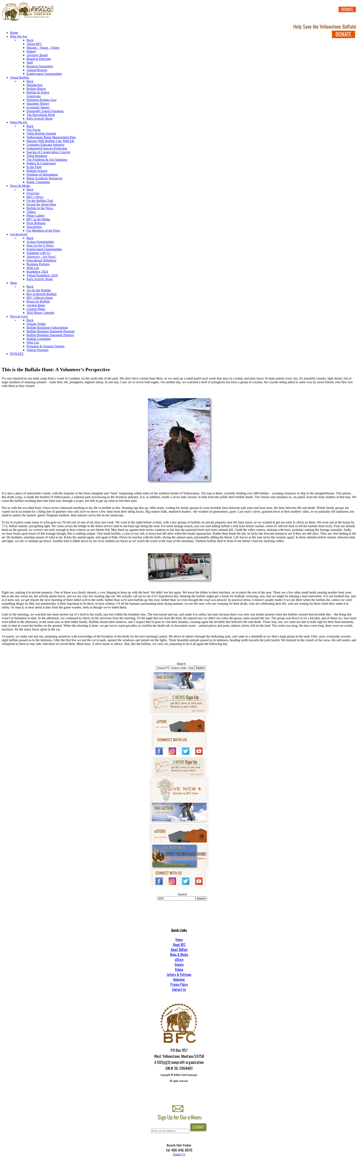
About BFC (179, 944)
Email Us (179, 1154)
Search (181, 663)
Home (179, 939)
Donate (179, 964)
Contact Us (179, 989)
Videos (179, 969)
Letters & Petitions (179, 974)
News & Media (179, 954)
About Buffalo (179, 949)
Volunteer (179, 979)
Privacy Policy (179, 984)
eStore (179, 959)
